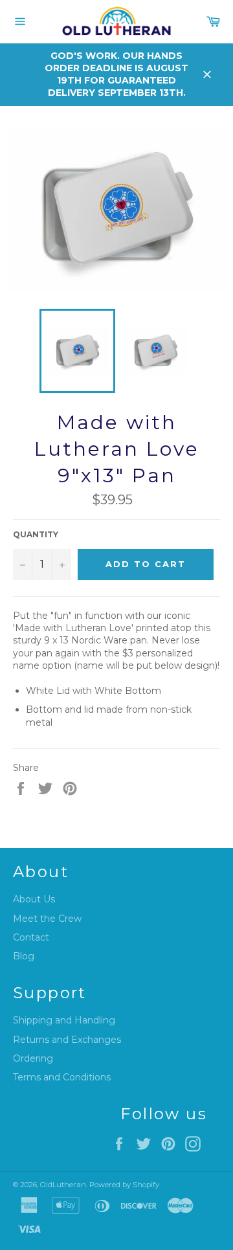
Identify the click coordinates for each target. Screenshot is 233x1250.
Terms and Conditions (62, 1077)
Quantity (35, 534)
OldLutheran (63, 1184)
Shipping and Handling (64, 1020)
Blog (23, 956)
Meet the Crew (47, 918)
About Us (34, 899)
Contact (31, 937)
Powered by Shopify (124, 1184)
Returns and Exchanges (67, 1039)
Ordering (33, 1058)
